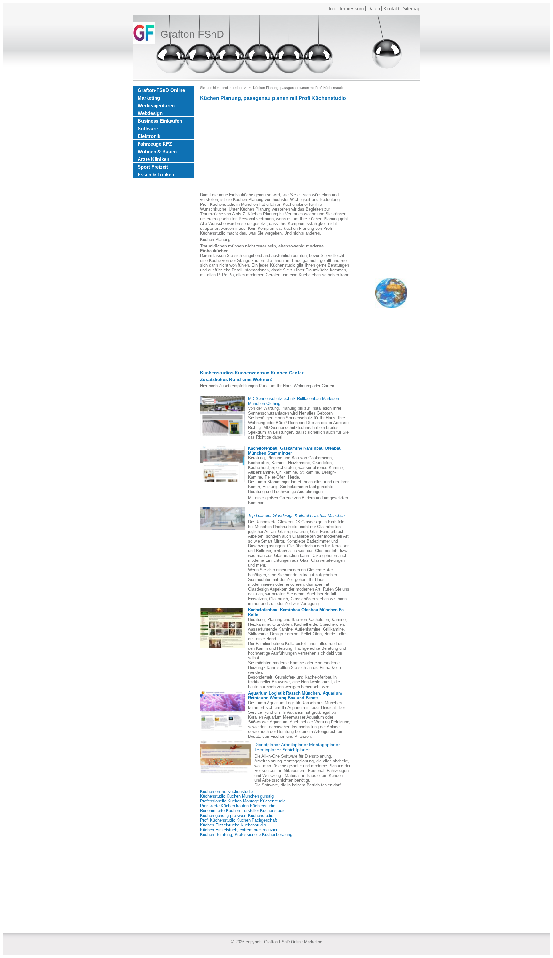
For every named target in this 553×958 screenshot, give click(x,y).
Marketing (149, 98)
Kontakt (391, 8)
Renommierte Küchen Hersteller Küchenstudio (242, 810)
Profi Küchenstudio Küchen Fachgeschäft (238, 820)
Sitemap (411, 8)
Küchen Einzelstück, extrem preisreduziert (239, 829)
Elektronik (149, 136)
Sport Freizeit (153, 167)
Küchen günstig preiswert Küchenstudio (236, 815)
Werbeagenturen (156, 105)
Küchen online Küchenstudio (226, 791)
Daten (373, 8)
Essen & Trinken (156, 174)
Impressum (352, 8)
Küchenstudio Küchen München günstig (237, 796)
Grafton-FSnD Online (161, 90)
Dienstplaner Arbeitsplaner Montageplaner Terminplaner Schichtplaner (297, 747)
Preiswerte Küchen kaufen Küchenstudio (237, 805)
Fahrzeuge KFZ (155, 144)
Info (332, 8)
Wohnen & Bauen (157, 151)
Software (148, 128)
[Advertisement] (275, 147)
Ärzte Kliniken (153, 159)
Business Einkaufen (160, 121)
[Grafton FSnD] (144, 34)
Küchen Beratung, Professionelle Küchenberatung (246, 834)
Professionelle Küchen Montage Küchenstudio (242, 801)
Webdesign (150, 113)
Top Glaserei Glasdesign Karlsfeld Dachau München (296, 515)
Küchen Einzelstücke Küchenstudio (233, 825)
